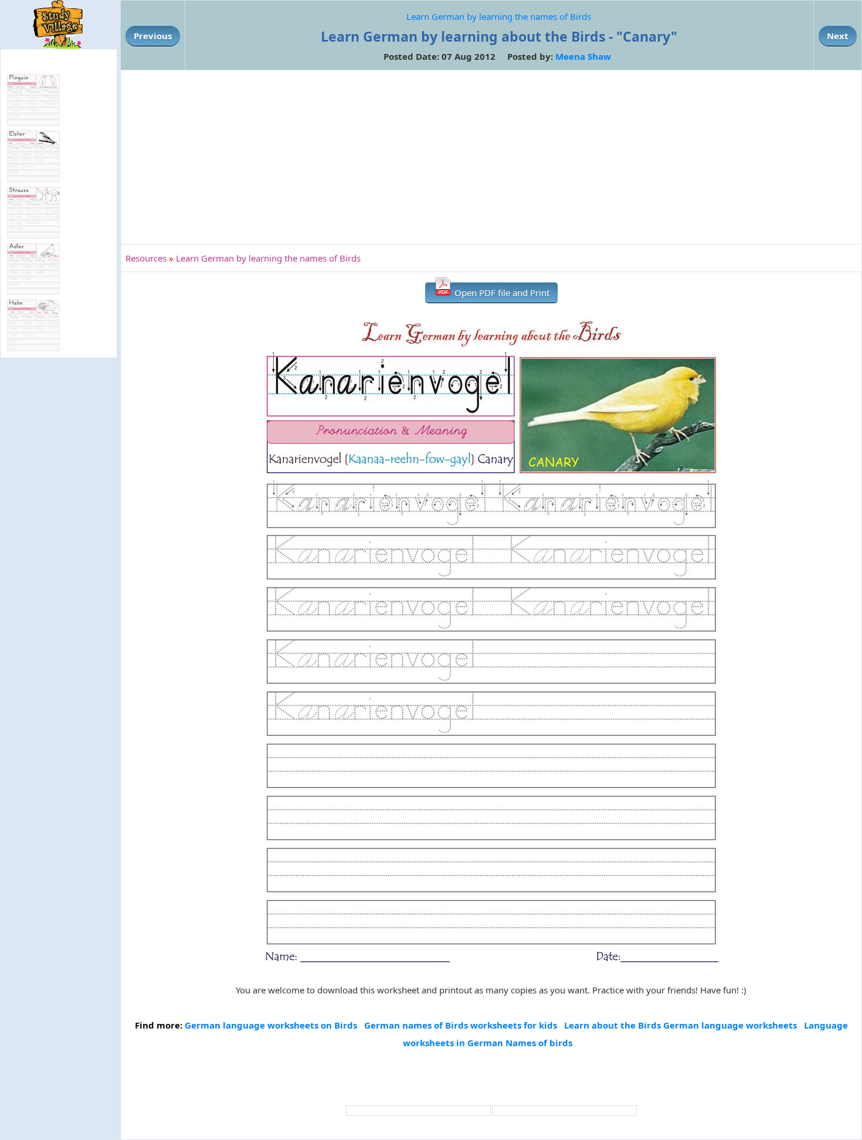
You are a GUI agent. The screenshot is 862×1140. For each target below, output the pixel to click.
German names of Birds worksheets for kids (460, 1025)
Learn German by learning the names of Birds (498, 16)
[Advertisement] (491, 157)
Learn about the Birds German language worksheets (680, 1025)
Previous (153, 36)
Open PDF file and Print (500, 292)
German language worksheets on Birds (271, 1025)
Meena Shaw (583, 56)
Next (838, 36)
